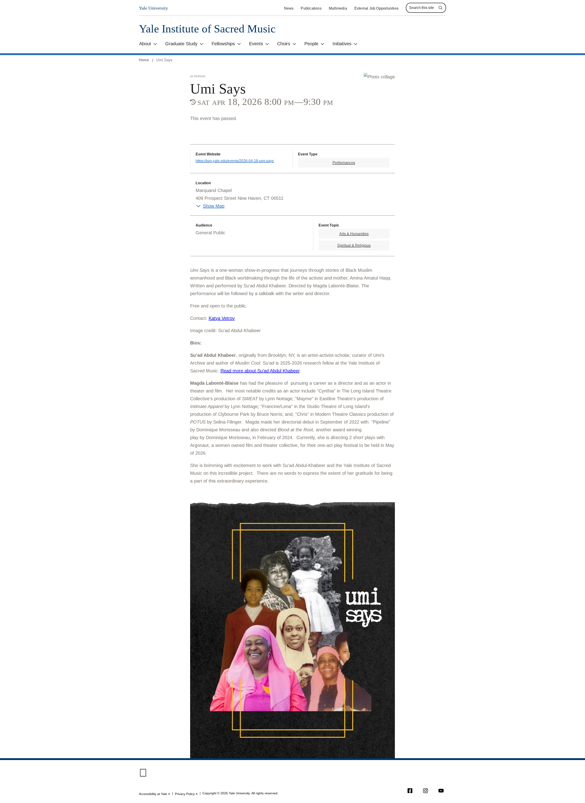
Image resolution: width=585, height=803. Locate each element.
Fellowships (223, 43)
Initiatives (341, 43)
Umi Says (164, 60)
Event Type (307, 154)
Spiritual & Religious (354, 245)
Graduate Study (181, 43)
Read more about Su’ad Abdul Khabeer (260, 370)
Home (144, 60)
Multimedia (338, 8)
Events (256, 43)
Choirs (283, 43)
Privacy (186, 794)
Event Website (208, 154)
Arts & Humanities (354, 234)
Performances (343, 163)
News (289, 8)
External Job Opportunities (376, 8)
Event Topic (329, 225)
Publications (311, 8)
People (311, 43)
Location (203, 183)
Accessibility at (154, 794)
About (145, 43)
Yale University (153, 8)
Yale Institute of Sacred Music (207, 28)
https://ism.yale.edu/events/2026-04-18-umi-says (235, 161)
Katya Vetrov (222, 318)
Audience (204, 225)
